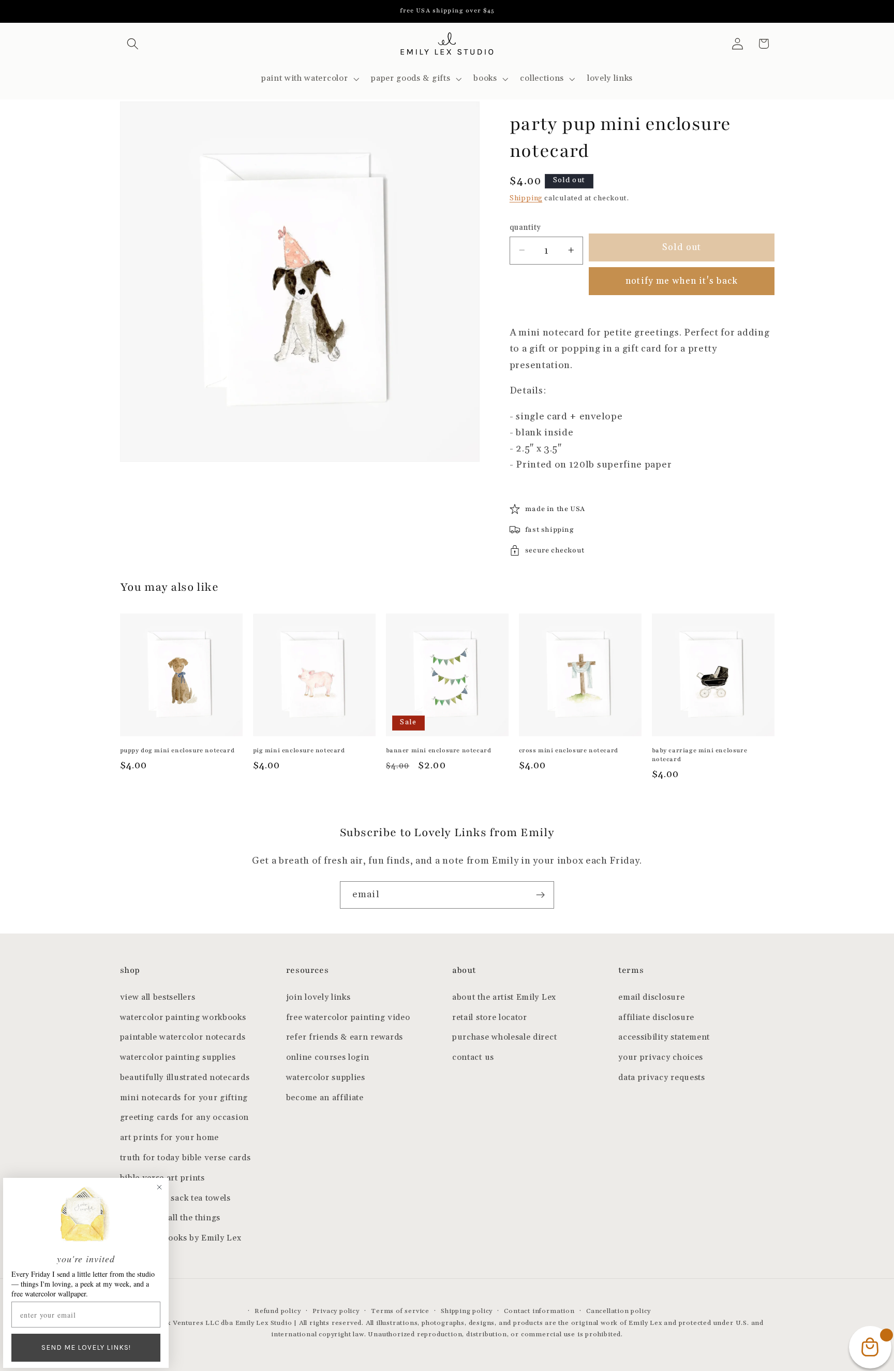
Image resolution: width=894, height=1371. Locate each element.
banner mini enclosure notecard (438, 750)
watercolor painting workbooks (183, 1017)
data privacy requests (661, 1077)
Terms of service (400, 1311)
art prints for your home (169, 1137)
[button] (133, 44)
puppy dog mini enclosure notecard (177, 750)
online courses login (327, 1057)
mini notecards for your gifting (184, 1097)
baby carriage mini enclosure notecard (700, 754)
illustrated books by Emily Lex (181, 1238)
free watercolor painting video (348, 1017)
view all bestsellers (158, 997)
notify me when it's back (681, 280)
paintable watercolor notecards (183, 1037)
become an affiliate (325, 1097)
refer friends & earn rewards (344, 1037)
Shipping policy (467, 1311)
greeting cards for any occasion (184, 1117)
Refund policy (278, 1311)
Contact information (539, 1311)
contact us (473, 1057)
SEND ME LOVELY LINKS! (86, 1347)
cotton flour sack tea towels (175, 1198)
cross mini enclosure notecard (568, 750)
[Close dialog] (159, 1187)
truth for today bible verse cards (185, 1158)
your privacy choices (660, 1057)
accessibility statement (664, 1037)
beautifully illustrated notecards (185, 1077)
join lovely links (318, 997)
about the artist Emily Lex (504, 997)
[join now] (540, 895)
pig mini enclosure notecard (299, 750)
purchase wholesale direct (504, 1037)
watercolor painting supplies (178, 1057)
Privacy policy (336, 1311)
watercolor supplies (325, 1077)
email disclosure (651, 997)
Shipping (526, 197)
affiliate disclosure (656, 1017)
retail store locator (489, 1017)
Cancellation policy (618, 1311)
